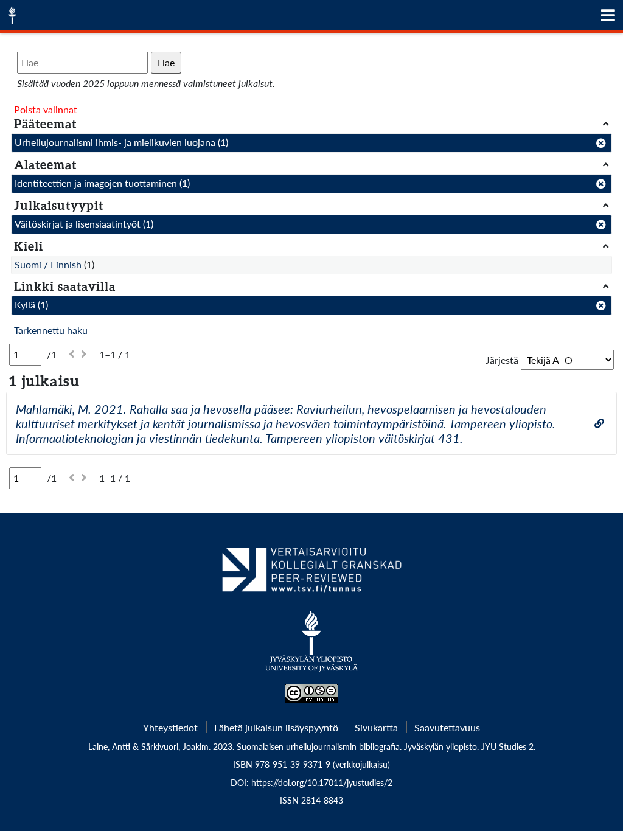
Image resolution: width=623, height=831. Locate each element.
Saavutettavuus (447, 727)
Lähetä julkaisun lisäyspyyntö (276, 727)
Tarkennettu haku (51, 330)
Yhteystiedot (170, 727)
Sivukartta (376, 727)
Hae (166, 62)
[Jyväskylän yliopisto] (311, 647)
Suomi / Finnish (48, 264)
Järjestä (502, 360)
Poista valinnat (45, 109)
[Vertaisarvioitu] (311, 574)
